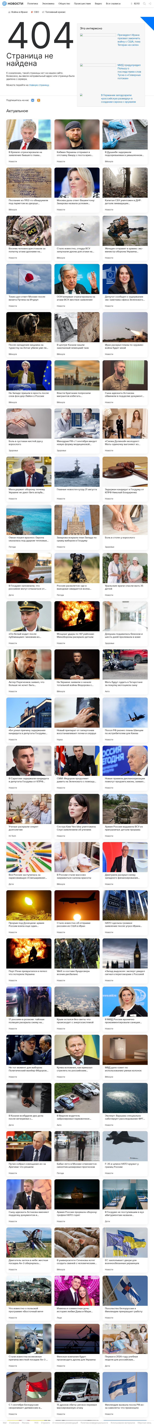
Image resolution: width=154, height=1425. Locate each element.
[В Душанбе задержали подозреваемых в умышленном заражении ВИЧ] (125, 142)
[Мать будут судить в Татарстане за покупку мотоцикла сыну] (125, 672)
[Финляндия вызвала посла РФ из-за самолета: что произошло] (125, 1394)
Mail (4, 1423)
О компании (14, 1423)
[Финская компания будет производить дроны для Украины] (77, 1346)
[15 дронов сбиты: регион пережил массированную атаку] (77, 1394)
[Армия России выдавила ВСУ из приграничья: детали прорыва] (125, 816)
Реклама (25, 1423)
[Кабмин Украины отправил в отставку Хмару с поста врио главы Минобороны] (77, 142)
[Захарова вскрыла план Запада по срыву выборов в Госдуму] (77, 527)
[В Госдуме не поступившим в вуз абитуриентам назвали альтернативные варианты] (125, 1201)
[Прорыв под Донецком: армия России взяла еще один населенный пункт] (28, 912)
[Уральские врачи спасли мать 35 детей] (125, 575)
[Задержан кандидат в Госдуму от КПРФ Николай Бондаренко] (125, 479)
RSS (36, 1423)
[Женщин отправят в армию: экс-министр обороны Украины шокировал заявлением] (125, 238)
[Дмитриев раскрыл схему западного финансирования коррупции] (125, 864)
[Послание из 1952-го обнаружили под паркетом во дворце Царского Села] (28, 190)
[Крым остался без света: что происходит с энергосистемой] (77, 1009)
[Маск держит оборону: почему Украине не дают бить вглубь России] (28, 479)
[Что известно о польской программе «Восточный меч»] (28, 1298)
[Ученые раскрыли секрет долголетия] (28, 816)
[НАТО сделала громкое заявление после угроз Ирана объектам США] (125, 912)
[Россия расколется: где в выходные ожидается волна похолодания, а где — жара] (77, 575)
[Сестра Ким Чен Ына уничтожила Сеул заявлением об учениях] (77, 816)
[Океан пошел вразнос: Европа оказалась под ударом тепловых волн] (28, 527)
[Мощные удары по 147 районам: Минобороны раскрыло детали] (77, 623)
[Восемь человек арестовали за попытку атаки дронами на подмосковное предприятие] (28, 238)
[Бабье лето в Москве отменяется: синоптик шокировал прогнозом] (77, 1153)
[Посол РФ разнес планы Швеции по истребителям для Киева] (125, 720)
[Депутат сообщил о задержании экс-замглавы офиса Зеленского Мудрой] (125, 286)
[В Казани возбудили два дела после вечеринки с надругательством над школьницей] (28, 1105)
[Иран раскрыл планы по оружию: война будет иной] (125, 334)
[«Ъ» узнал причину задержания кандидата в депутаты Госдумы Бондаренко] (28, 720)
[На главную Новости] (15, 3)
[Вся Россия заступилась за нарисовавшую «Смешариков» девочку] (28, 864)
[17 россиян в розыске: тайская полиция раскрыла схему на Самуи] (28, 1009)
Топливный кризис (55, 12)
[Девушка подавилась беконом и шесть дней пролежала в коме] (125, 623)
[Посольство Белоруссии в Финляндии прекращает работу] (125, 1298)
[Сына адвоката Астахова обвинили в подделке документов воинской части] (125, 382)
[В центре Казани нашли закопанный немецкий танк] (77, 334)
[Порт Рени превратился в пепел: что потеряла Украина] (28, 961)
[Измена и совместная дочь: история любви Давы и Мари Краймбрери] (77, 1298)
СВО (36, 12)
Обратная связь (144, 1423)
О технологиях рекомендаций (65, 1423)
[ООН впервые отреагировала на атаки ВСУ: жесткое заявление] (77, 286)
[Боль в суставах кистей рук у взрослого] (28, 431)
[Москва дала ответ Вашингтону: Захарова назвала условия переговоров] (77, 190)
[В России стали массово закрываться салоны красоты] (77, 864)
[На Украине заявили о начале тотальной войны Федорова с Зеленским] (77, 672)
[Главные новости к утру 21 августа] (77, 479)
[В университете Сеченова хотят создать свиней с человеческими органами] (77, 1250)
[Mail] (4, 3)
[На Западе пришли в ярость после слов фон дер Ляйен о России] (28, 382)
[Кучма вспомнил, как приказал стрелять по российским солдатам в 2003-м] (77, 1057)
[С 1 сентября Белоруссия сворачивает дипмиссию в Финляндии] (28, 1394)
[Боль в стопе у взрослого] (125, 527)
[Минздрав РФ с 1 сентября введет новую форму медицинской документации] (77, 431)
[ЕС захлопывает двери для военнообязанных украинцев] (125, 1250)
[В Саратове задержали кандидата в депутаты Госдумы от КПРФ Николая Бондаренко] (28, 768)
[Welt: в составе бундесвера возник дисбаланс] (77, 961)
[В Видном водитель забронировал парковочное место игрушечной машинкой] (77, 1105)
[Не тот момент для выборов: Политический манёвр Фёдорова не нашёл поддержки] (28, 1057)
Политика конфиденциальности (94, 1423)
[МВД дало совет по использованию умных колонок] (125, 1057)
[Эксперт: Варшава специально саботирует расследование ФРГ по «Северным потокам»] (125, 1105)
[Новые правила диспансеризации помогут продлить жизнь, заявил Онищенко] (125, 768)
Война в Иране (19, 12)
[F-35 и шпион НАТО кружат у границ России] (125, 1153)
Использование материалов (123, 1423)
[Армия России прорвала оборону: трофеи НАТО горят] (77, 1201)
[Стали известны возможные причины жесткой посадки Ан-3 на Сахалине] (28, 1346)
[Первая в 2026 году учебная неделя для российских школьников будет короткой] (125, 1346)
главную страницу (39, 85)
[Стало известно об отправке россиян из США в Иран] (77, 912)
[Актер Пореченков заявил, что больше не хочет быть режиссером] (28, 672)
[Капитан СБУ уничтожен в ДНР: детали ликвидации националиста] (125, 190)
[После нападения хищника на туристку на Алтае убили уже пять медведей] (28, 334)
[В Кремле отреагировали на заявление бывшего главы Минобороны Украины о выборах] (28, 142)
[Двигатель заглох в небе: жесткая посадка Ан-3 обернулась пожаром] (28, 1250)
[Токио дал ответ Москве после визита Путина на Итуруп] (28, 286)
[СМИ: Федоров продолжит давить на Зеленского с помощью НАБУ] (77, 768)
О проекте (45, 1423)
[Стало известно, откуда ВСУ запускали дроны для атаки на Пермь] (77, 238)
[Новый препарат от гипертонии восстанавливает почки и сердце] (77, 720)
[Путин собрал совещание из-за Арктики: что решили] (28, 1153)
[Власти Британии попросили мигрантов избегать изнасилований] (77, 382)
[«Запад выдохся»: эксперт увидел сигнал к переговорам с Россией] (125, 961)
